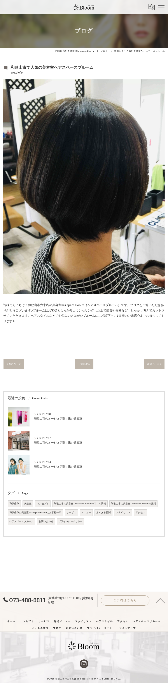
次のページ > (154, 364)
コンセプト (43, 504)
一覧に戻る (84, 364)
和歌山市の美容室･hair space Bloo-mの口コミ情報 (80, 504)
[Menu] (161, 7)
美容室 (28, 504)
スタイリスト (123, 513)
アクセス (140, 513)
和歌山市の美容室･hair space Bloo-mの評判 (133, 504)
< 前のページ (14, 364)
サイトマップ (127, 628)
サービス (71, 513)
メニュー (86, 513)
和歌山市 (14, 504)
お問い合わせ (46, 522)
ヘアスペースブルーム (21, 522)
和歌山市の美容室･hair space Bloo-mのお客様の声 (35, 513)
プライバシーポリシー (70, 522)
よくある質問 (103, 513)
